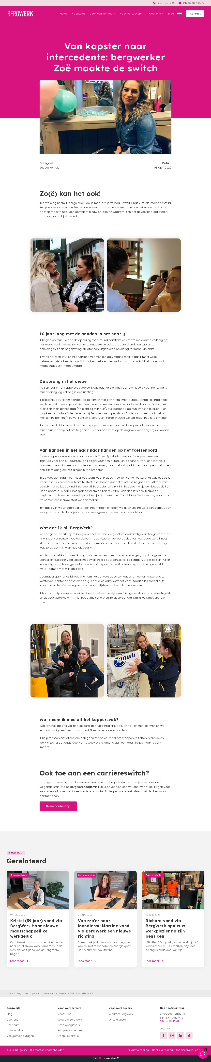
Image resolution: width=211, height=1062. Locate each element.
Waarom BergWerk (70, 1019)
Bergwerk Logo (20, 13)
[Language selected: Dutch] (179, 14)
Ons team (13, 1025)
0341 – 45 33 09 (170, 1021)
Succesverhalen (50, 168)
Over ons (155, 13)
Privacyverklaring (138, 1050)
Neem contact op (58, 806)
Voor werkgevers (131, 13)
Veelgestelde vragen (20, 1036)
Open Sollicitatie (68, 1036)
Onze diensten (118, 1019)
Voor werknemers (101, 13)
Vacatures (79, 13)
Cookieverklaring (162, 1050)
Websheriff (112, 1058)
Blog (171, 13)
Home (64, 13)
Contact (195, 13)
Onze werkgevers (69, 1025)
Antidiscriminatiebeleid (190, 1050)
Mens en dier (15, 1030)
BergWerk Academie (84, 787)
